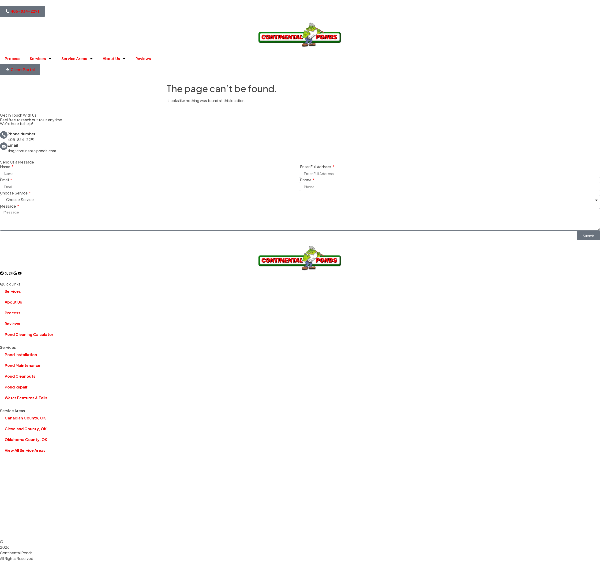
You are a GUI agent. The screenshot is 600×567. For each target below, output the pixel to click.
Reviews (143, 58)
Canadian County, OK (25, 417)
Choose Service (14, 193)
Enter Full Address (316, 167)
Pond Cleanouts (20, 376)
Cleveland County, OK (26, 428)
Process (12, 58)
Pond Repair (16, 386)
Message (8, 206)
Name (5, 167)
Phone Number (22, 133)
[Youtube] (20, 273)
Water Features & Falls (26, 397)
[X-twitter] (6, 273)
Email (13, 145)
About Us (111, 58)
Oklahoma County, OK (26, 439)
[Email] (4, 146)
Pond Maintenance (22, 365)
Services (38, 58)
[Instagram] (11, 273)
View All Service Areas (25, 450)
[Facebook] (2, 273)
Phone (306, 180)
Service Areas (74, 58)
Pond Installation (21, 354)
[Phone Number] (4, 135)
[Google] (15, 273)
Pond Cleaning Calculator (29, 334)
